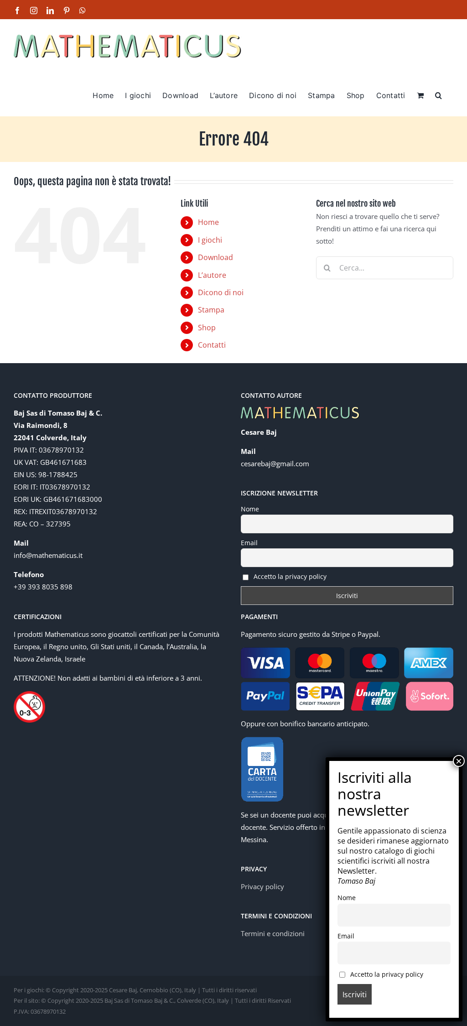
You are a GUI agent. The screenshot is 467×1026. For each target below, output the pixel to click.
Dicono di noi (221, 292)
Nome (250, 509)
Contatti (212, 345)
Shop (207, 328)
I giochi (210, 240)
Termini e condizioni (273, 933)
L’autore (212, 275)
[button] (438, 94)
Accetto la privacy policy (289, 576)
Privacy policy (262, 886)
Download (215, 257)
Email (249, 542)
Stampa (211, 310)
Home (208, 222)
